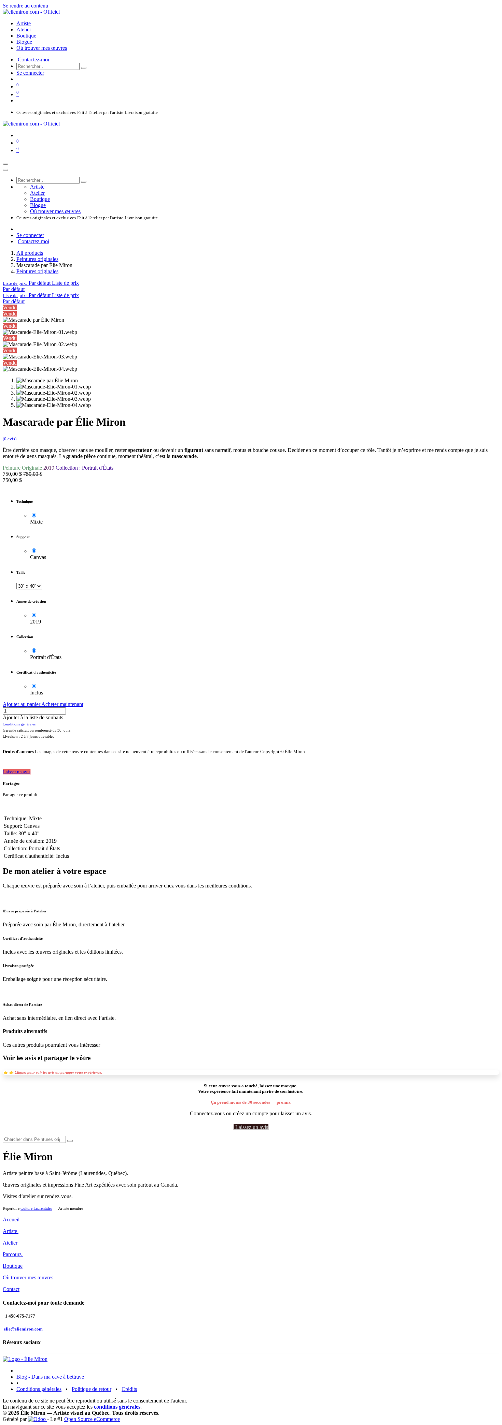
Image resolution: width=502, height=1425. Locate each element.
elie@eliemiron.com (23, 1329)
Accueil (12, 1219)
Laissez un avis (251, 1127)
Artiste (10, 1231)
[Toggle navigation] (5, 164)
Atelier (11, 1243)
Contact (11, 1289)
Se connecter (30, 73)
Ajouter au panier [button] (22, 704)
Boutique (13, 1266)
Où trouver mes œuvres (28, 1277)
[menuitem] (23, 23)
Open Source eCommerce (92, 1419)
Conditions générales (38, 1389)
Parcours (13, 1254)
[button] (41, 283)
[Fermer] (5, 170)
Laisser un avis (16, 771)
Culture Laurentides (36, 1208)
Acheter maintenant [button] (62, 704)
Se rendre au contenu (25, 6)
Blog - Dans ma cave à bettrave (50, 1377)
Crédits (129, 1389)
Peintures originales (37, 259)
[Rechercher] (83, 68)
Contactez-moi (33, 59)
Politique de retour (91, 1389)
